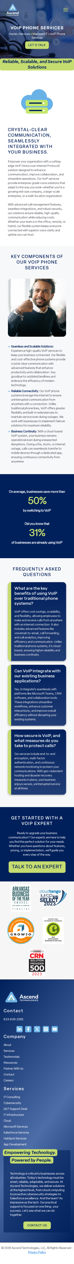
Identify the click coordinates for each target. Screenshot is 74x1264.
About (7, 1045)
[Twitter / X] (37, 1029)
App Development (15, 1144)
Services (24, 34)
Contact (9, 1074)
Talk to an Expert (37, 867)
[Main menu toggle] (65, 10)
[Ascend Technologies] (13, 10)
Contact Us (37, 1225)
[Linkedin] (19, 1029)
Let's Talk (37, 45)
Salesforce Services (16, 1132)
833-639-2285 (13, 1019)
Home (13, 34)
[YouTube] (55, 1029)
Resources (10, 1063)
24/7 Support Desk (15, 1109)
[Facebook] (28, 1029)
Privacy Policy (37, 1252)
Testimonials (12, 1057)
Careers (9, 1080)
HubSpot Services (15, 1138)
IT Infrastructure (14, 1115)
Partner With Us (13, 1068)
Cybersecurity (12, 1103)
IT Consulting (12, 1097)
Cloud (7, 1121)
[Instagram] (46, 1029)
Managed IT (40, 34)
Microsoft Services (16, 1126)
